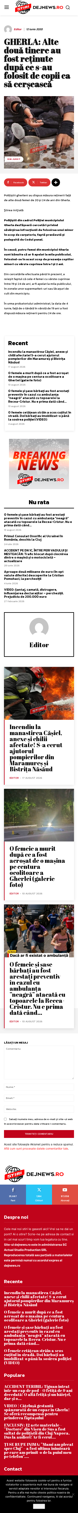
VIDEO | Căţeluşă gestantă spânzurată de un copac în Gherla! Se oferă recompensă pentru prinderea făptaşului (37, 1411)
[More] (56, 182)
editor (17, 29)
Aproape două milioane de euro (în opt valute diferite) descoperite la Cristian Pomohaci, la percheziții (34, 575)
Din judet (14, 159)
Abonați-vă (65, 1186)
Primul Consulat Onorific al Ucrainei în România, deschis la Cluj (33, 538)
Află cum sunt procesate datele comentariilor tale (36, 1148)
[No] (73, 1494)
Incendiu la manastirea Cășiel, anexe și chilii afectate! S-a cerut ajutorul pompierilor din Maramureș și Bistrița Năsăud (38, 357)
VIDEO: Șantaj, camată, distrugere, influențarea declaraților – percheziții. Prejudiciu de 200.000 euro (34, 593)
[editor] (8, 29)
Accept (39, 1506)
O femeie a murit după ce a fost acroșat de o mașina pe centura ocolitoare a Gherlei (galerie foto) (38, 376)
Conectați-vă (39, 1186)
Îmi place (13, 1186)
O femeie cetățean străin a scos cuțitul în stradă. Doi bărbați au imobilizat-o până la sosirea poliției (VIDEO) (39, 416)
